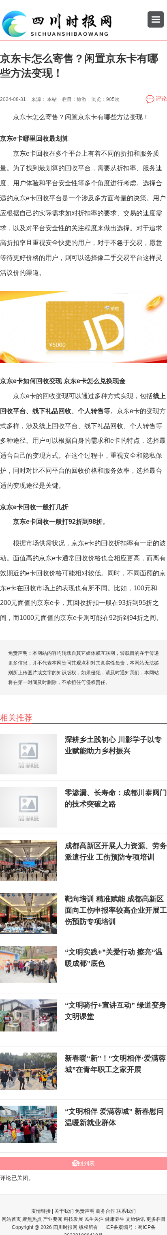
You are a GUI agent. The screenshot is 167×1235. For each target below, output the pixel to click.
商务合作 (105, 1211)
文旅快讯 (135, 1219)
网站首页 (11, 1219)
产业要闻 (52, 1219)
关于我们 (64, 1211)
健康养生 (114, 1219)
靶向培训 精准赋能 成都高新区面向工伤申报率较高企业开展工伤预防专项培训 (116, 910)
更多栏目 (156, 1219)
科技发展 (73, 1219)
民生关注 (94, 1219)
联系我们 (126, 1211)
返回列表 (83, 1163)
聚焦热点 (32, 1219)
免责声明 (84, 1211)
